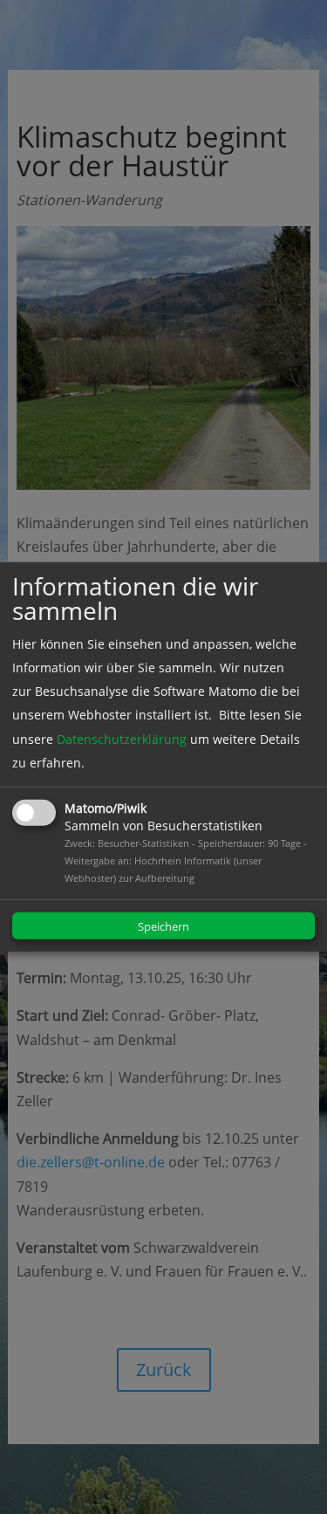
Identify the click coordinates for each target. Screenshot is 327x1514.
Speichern (163, 926)
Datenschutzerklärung (122, 738)
